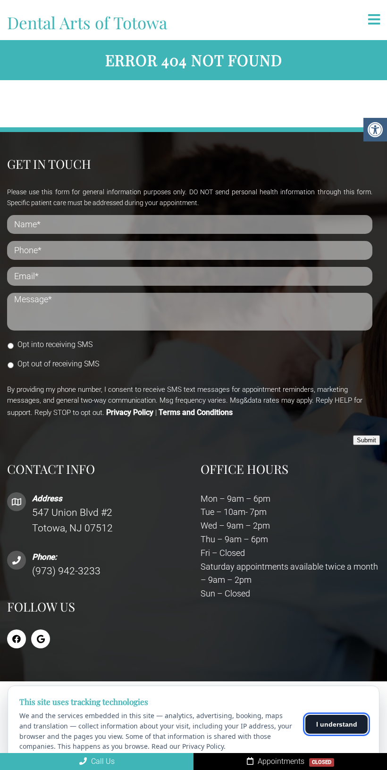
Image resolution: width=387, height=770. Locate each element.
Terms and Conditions (196, 412)
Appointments (293, 761)
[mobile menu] (374, 20)
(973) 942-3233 (66, 571)
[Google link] (40, 638)
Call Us (102, 761)
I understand (336, 724)
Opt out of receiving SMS (58, 363)
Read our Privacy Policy (187, 746)
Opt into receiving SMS (55, 344)
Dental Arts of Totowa (87, 22)
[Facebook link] (16, 638)
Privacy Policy (129, 412)
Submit (366, 440)
